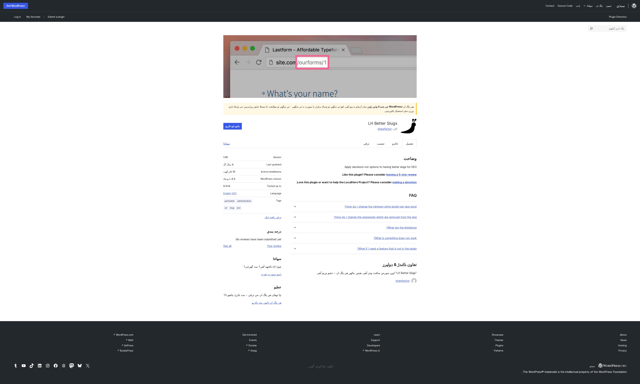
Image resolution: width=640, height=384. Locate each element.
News (623, 340)
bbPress (127, 345)
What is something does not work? (395, 238)
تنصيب (380, 143)
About (623, 334)
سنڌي (592, 366)
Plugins (499, 345)
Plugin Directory (618, 16)
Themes (498, 340)
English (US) (230, 193)
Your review (274, 246)
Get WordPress (15, 5)
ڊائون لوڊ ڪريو (233, 126)
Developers (373, 345)
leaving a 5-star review (401, 174)
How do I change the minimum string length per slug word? (381, 206)
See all (227, 246)
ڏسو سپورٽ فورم (271, 274)
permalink (229, 201)
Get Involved (249, 334)
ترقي (366, 143)
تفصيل (409, 143)
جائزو (395, 143)
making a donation (404, 182)
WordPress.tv (371, 350)
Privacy (622, 350)
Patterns (498, 350)
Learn (377, 334)
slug (232, 208)
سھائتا (226, 143)
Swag (252, 350)
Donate (251, 345)
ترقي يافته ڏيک (273, 217)
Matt (129, 340)
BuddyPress (125, 350)
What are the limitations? (401, 227)
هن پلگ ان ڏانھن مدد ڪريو (266, 302)
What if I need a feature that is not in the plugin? (387, 248)
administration (244, 201)
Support (375, 340)
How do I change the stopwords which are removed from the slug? (375, 217)
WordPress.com (123, 334)
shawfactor (385, 129)
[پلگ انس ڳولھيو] (591, 28)
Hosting (622, 345)
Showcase (497, 334)
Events (253, 340)
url (226, 208)
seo (238, 208)
